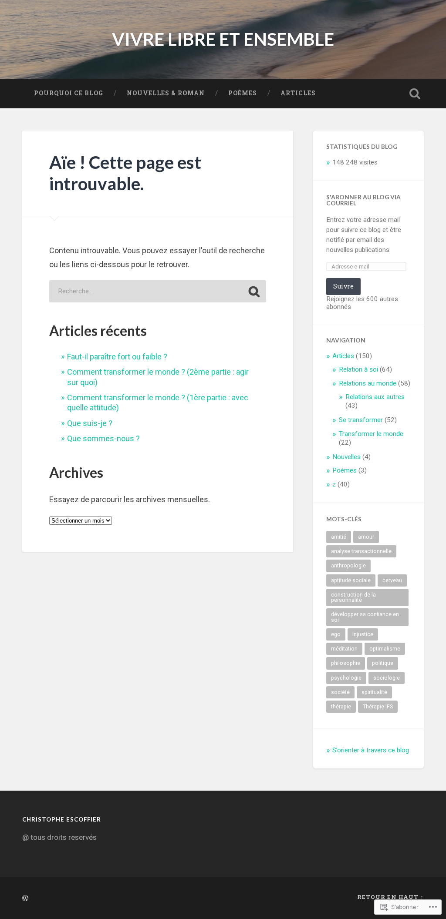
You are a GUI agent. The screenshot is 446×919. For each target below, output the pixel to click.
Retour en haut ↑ (390, 896)
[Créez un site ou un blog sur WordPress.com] (25, 898)
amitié (338, 537)
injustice (362, 634)
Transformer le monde (371, 434)
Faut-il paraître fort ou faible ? (117, 356)
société (340, 692)
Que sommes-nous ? (103, 438)
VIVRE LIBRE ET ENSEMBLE (223, 39)
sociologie (386, 678)
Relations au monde (367, 383)
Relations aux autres (375, 397)
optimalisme (384, 649)
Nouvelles (346, 457)
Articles (298, 93)
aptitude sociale (351, 580)
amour (366, 537)
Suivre (343, 286)
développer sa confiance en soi (365, 617)
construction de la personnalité (353, 597)
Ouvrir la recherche (415, 93)
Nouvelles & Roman (166, 93)
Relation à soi (358, 369)
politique (382, 663)
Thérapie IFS (378, 707)
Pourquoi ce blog (68, 93)
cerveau (392, 580)
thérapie (341, 707)
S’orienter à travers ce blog (370, 750)
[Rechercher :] (157, 291)
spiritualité (374, 692)
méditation (344, 649)
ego (336, 634)
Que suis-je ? (89, 423)
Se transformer (361, 420)
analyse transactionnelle (361, 551)
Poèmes (242, 93)
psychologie (346, 678)
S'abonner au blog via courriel (363, 200)
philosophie (345, 663)
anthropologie (348, 566)
